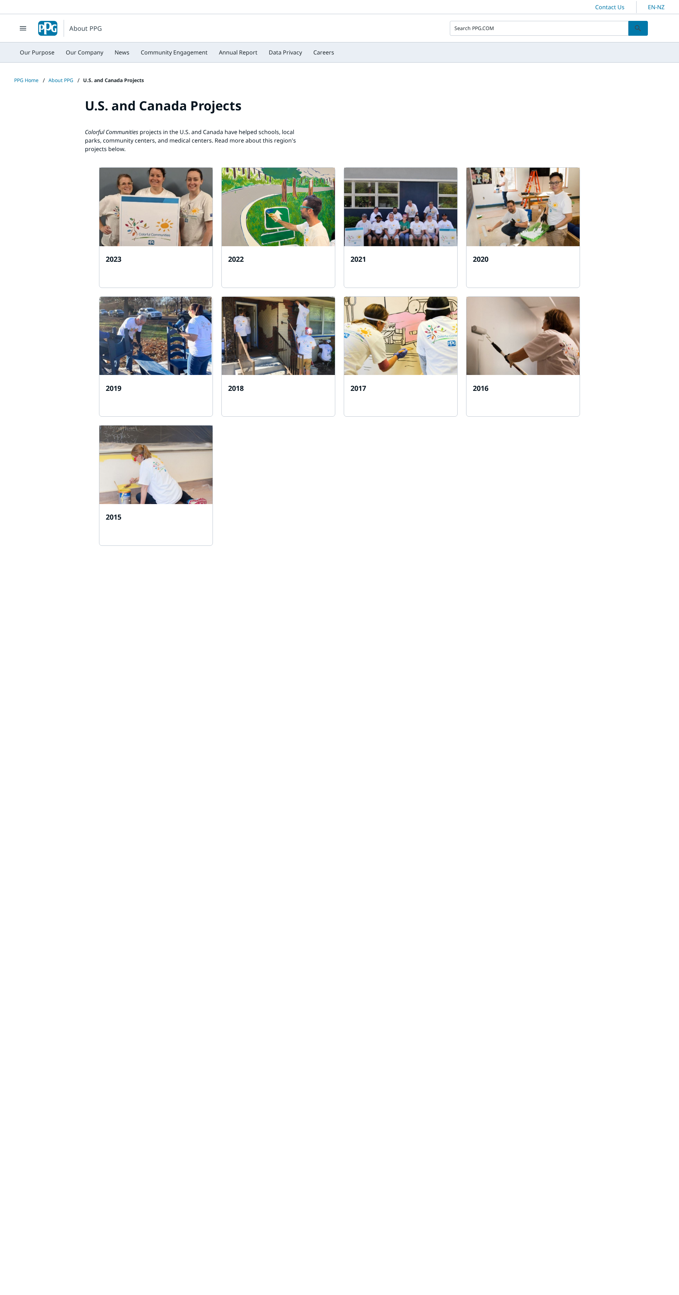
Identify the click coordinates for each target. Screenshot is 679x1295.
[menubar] (177, 52)
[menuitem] (37, 52)
